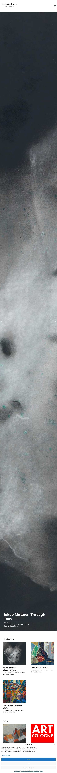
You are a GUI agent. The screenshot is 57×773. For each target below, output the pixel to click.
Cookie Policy (17, 771)
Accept (28, 759)
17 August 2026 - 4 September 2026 (13, 710)
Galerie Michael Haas (37, 672)
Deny (28, 763)
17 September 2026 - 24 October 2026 (14, 672)
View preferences (28, 767)
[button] (55, 744)
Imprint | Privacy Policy (26, 771)
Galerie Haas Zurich (8, 674)
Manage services (6, 755)
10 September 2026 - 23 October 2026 (42, 670)
